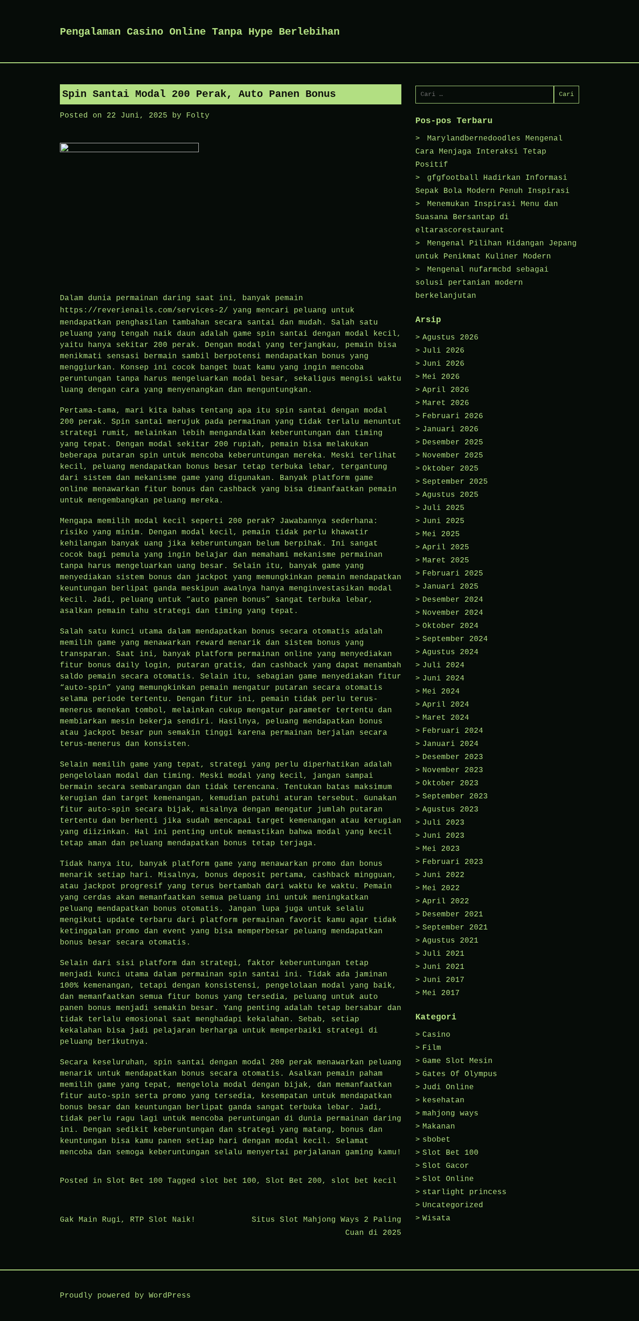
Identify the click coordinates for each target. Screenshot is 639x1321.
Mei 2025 (441, 534)
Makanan (438, 1126)
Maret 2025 (445, 560)
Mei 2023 (441, 849)
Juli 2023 (443, 823)
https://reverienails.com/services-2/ (144, 310)
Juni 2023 (443, 836)
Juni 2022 (443, 875)
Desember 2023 (452, 757)
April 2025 (445, 547)
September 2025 (455, 482)
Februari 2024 (452, 731)
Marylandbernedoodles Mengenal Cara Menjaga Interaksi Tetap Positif (489, 151)
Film (431, 1048)
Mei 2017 (441, 993)
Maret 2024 (445, 718)
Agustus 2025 (450, 495)
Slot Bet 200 (294, 1181)
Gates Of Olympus (459, 1074)
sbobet (436, 1140)
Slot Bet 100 (135, 1181)
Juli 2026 (443, 351)
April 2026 (445, 390)
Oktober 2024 (450, 626)
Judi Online (448, 1087)
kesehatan (443, 1100)
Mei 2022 (441, 888)
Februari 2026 (452, 416)
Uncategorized (452, 1205)
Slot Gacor (445, 1166)
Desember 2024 (452, 600)
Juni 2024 (443, 678)
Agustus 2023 (450, 809)
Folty (198, 115)
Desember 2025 (452, 442)
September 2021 (455, 927)
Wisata (436, 1218)
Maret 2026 (445, 403)
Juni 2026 (443, 364)
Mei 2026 (441, 377)
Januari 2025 (450, 587)
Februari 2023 (452, 862)
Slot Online (448, 1179)
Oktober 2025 (450, 469)
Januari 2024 (450, 744)
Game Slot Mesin (457, 1061)
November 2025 (452, 455)
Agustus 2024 (450, 652)
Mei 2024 (441, 691)
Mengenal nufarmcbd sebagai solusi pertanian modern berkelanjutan (482, 283)
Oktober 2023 (450, 783)
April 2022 (445, 901)
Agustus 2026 (450, 337)
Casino (436, 1035)
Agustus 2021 (450, 941)
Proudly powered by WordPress (125, 1295)
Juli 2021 (443, 954)
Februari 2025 (452, 573)
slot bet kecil (364, 1181)
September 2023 (455, 796)
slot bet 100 (228, 1181)
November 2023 (452, 770)
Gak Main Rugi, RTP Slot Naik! (128, 1220)
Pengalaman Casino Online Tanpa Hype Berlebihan (200, 32)
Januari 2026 (450, 429)
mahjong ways (450, 1113)
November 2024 (452, 613)
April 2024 (445, 705)
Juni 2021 (443, 967)
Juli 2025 (443, 508)
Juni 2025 (443, 521)
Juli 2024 (443, 665)
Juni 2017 (443, 980)
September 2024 (455, 639)
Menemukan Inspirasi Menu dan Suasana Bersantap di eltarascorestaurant (486, 217)
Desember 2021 (452, 914)
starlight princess (464, 1192)
